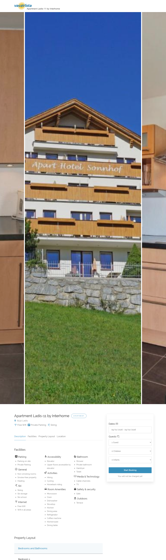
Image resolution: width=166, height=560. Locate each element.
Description (20, 436)
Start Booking (130, 470)
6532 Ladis (22, 420)
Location (61, 436)
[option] (83, 208)
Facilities (32, 436)
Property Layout (47, 436)
